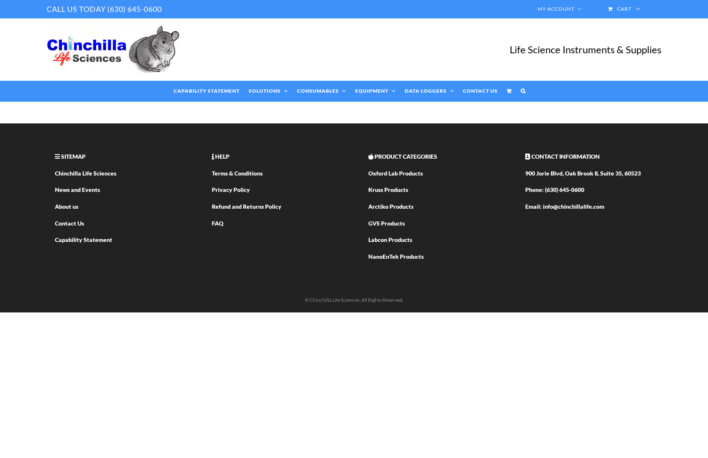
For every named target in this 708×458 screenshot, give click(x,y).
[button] (523, 91)
